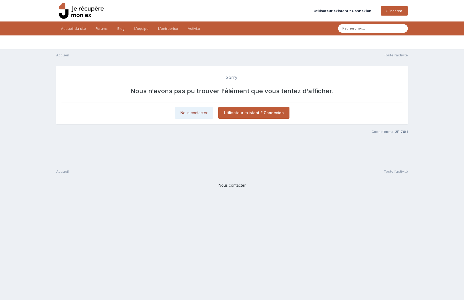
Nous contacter (194, 112)
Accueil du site (73, 28)
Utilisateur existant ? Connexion (343, 11)
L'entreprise (168, 28)
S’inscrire (394, 11)
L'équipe (141, 28)
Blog (121, 28)
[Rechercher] (402, 28)
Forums (102, 28)
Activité (194, 28)
